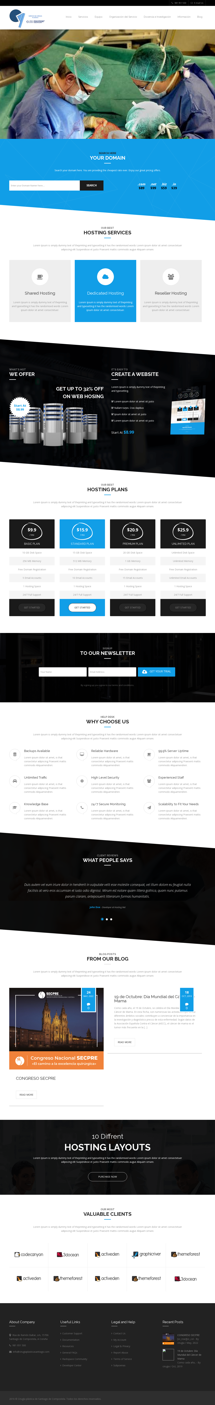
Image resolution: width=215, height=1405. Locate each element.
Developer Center (71, 1365)
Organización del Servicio (123, 16)
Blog (199, 16)
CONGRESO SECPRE (188, 1335)
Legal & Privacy (121, 1346)
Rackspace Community (74, 1359)
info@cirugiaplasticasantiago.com (30, 1351)
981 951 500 (180, 2)
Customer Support (72, 1333)
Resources (68, 1346)
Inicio (69, 16)
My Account (119, 1339)
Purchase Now (107, 1176)
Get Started (32, 607)
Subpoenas (119, 1365)
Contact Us (119, 1333)
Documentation (70, 1339)
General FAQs (69, 1352)
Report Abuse (120, 1352)
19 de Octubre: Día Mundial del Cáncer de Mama (189, 1354)
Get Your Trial (160, 671)
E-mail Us (198, 2)
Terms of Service (122, 1359)
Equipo (98, 16)
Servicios (83, 16)
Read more (26, 1094)
